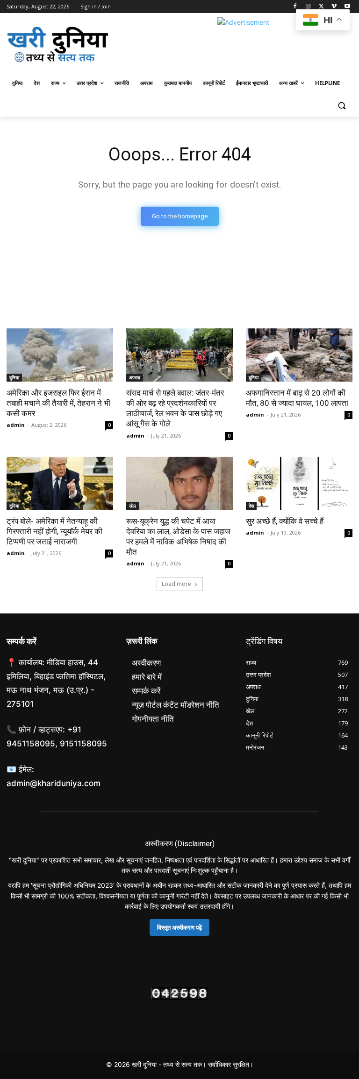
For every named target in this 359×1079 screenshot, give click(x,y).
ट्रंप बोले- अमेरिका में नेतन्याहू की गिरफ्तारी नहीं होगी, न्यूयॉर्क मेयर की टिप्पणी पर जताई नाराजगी (54, 531)
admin (16, 424)
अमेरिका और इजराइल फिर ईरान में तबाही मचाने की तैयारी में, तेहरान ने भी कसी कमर (58, 403)
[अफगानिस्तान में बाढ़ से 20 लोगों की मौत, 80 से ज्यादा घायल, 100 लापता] (299, 355)
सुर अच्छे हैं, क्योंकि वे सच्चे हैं (284, 521)
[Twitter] (321, 6)
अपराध (134, 377)
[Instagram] (308, 6)
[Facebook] (295, 6)
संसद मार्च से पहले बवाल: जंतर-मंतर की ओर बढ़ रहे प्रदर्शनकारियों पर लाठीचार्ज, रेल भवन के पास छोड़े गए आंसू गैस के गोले (175, 408)
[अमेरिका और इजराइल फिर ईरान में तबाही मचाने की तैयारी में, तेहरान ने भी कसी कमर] (60, 355)
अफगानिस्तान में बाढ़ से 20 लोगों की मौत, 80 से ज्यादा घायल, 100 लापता (297, 398)
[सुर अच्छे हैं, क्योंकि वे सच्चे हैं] (299, 483)
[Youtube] (347, 6)
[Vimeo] (334, 6)
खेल (132, 505)
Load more (176, 584)
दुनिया (14, 377)
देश (251, 505)
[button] (341, 106)
